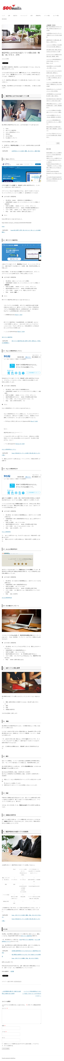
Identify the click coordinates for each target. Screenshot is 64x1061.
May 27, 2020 (34, 421)
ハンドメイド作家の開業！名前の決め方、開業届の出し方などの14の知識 (54, 84)
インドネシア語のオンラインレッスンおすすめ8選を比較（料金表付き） (54, 135)
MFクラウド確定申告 (7, 337)
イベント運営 (47, 15)
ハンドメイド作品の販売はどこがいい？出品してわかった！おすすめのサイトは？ (32, 993)
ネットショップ (24, 15)
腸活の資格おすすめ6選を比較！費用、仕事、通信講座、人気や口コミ (54, 128)
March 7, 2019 (18, 314)
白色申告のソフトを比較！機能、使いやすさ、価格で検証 (26, 151)
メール (4, 1031)
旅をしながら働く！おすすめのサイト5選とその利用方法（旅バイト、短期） (54, 77)
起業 (9, 15)
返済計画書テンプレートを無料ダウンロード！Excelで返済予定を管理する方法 (54, 154)
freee (3, 226)
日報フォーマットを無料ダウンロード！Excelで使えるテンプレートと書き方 (54, 160)
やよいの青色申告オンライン (9, 449)
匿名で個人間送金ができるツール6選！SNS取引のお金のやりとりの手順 (54, 28)
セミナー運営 (56, 15)
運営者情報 (4, 19)
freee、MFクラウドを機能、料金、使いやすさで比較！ (25, 958)
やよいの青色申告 (6, 531)
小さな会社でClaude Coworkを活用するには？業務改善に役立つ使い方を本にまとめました (54, 178)
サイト (3, 1037)
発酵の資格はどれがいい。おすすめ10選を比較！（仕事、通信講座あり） (54, 105)
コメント (5, 1008)
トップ (3, 15)
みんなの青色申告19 (7, 597)
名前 (3, 1025)
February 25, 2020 (20, 443)
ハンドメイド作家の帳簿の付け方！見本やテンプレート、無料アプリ (54, 121)
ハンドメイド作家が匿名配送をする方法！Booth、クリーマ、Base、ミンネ (54, 61)
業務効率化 (38, 15)
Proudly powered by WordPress (8, 1058)
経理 (31, 15)
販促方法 (15, 15)
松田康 (12, 971)
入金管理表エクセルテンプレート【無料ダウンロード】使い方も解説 (54, 35)
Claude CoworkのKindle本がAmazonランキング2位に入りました (54, 173)
